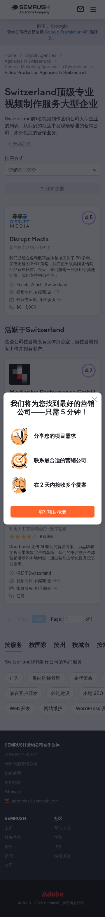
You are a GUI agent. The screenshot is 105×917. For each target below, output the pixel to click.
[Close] (95, 399)
